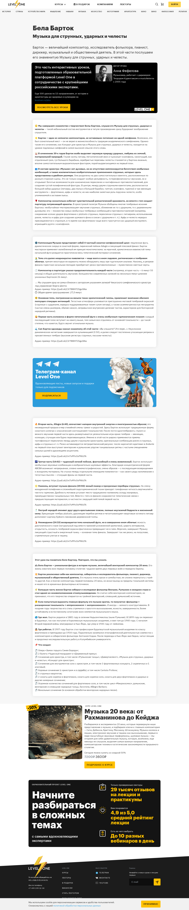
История (6, 11)
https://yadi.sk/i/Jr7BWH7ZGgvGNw (69, 289)
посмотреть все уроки (52, 107)
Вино (153, 11)
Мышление (55, 11)
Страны (19, 11)
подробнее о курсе (100, 765)
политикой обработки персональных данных (77, 906)
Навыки (69, 11)
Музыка (82, 11)
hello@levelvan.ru (38, 880)
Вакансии (67, 888)
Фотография (113, 11)
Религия (183, 11)
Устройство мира (36, 11)
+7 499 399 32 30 (36, 888)
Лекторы (125, 4)
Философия (168, 11)
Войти (174, 4)
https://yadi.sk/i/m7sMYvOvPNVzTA (68, 456)
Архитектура (130, 11)
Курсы (59, 4)
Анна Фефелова (125, 71)
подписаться (51, 396)
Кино (143, 11)
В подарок (83, 4)
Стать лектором (70, 893)
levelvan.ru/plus (43, 100)
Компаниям (105, 4)
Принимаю (150, 904)
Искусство (96, 11)
